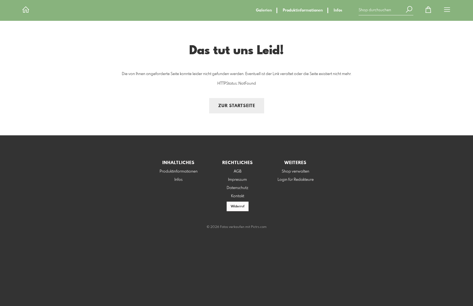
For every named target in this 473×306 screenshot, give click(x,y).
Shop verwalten (295, 171)
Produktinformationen (303, 10)
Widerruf (237, 206)
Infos (338, 10)
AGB (237, 171)
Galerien (264, 10)
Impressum (237, 180)
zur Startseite (236, 106)
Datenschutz (237, 188)
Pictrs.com (259, 227)
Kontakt (237, 196)
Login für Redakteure (296, 180)
